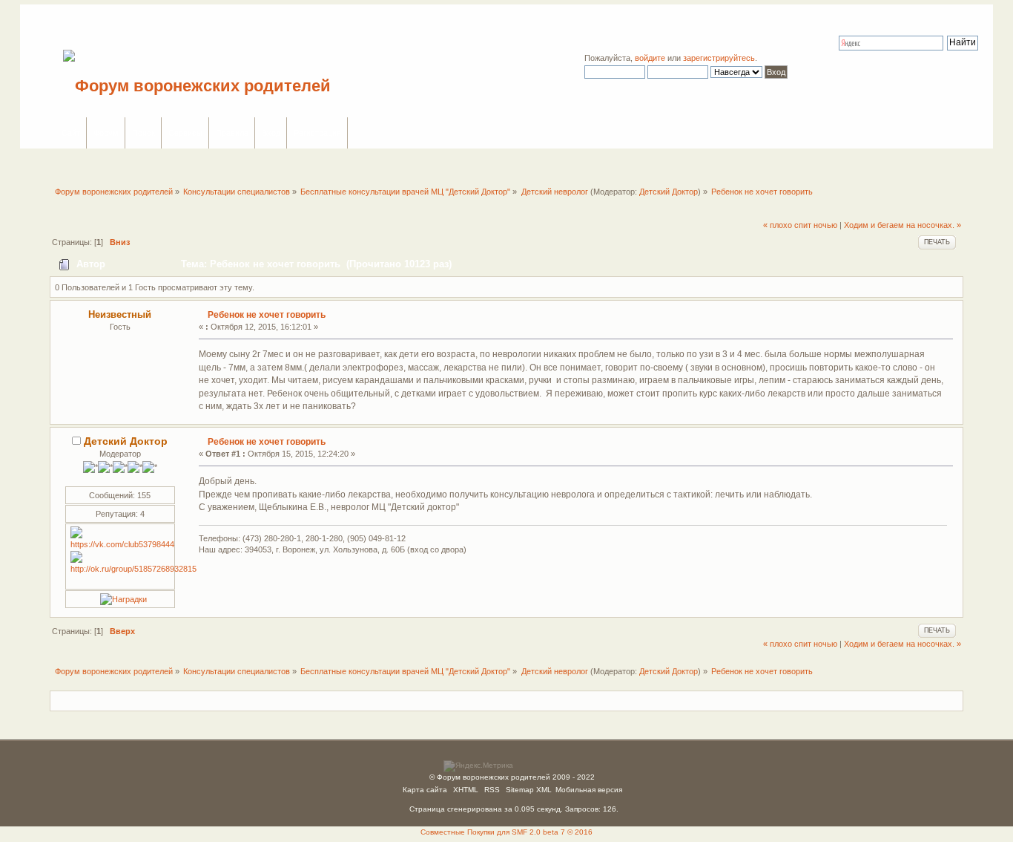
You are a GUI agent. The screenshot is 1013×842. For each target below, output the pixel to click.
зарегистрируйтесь (719, 57)
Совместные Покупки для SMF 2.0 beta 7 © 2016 (506, 832)
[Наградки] (123, 599)
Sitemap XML (529, 790)
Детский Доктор (668, 191)
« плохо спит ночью (800, 225)
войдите (650, 57)
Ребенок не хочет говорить (267, 315)
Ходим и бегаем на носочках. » (902, 225)
